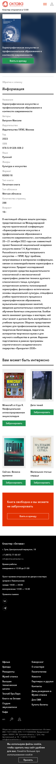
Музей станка (10, 676)
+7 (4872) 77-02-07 (11, 554)
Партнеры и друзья (42, 681)
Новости (36, 676)
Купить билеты (40, 704)
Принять (28, 759)
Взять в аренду (18, 60)
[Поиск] (11, 719)
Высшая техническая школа (9, 685)
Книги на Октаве (11, 698)
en (3, 719)
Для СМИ (36, 699)
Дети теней (36, 405)
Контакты (37, 686)
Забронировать (14, 423)
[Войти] (52, 4)
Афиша (6, 661)
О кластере (38, 666)
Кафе (5, 711)
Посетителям (39, 671)
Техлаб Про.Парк (11, 693)
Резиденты (8, 671)
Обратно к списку (12, 82)
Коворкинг (38, 661)
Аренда (6, 666)
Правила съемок (10, 594)
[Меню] (45, 4)
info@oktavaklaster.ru (12, 559)
